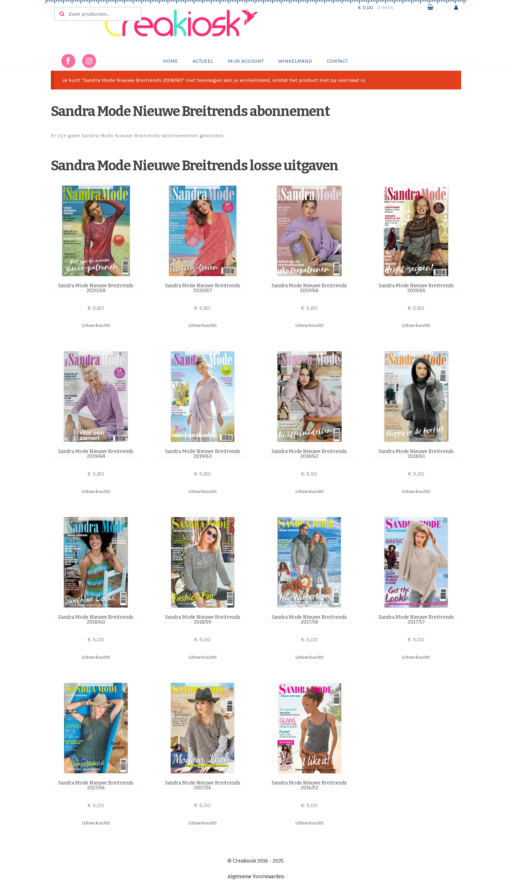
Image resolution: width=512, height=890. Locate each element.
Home (170, 61)
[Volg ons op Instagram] (89, 61)
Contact (337, 61)
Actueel (203, 61)
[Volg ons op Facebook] (68, 61)
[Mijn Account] (456, 7)
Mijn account (246, 61)
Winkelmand (295, 61)
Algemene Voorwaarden (255, 877)
